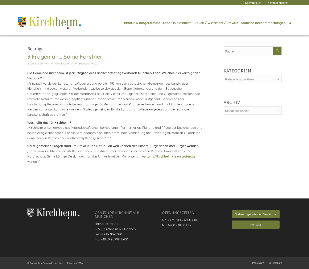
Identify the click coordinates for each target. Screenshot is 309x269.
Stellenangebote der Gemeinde (255, 214)
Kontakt (255, 224)
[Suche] (289, 22)
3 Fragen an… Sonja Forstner (64, 56)
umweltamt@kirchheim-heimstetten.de (166, 156)
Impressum (258, 262)
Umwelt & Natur (60, 63)
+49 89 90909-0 (111, 234)
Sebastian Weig (88, 63)
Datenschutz (275, 262)
